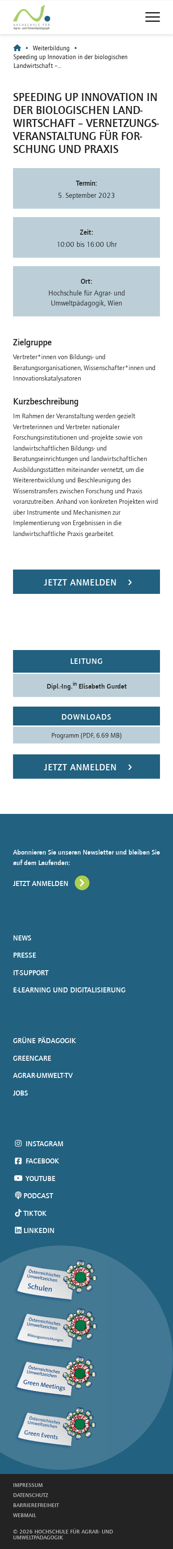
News (22, 938)
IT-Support (30, 972)
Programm (86, 735)
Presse (24, 955)
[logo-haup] (47, 17)
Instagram (43, 1143)
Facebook (41, 1161)
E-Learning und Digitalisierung (69, 990)
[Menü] (148, 17)
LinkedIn (39, 1230)
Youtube (39, 1178)
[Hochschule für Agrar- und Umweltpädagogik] (17, 48)
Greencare (32, 1058)
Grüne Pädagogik (44, 1040)
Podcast (38, 1195)
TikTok (35, 1213)
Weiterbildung (51, 48)
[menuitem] (148, 17)
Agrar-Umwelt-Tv (43, 1075)
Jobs (20, 1093)
